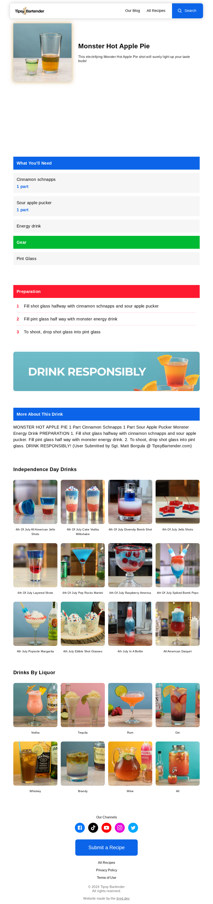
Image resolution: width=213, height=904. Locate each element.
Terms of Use (106, 877)
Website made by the (106, 898)
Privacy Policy (106, 870)
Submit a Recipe (106, 847)
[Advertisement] (106, 121)
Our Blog (132, 11)
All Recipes (156, 11)
